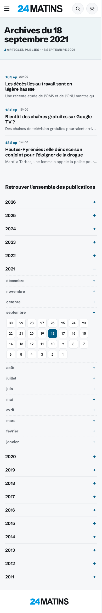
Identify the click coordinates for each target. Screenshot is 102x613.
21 (21, 341)
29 (21, 330)
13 (21, 351)
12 (31, 351)
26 (52, 330)
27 (42, 330)
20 (31, 341)
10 (52, 351)
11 (42, 351)
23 (84, 330)
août (10, 375)
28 (31, 330)
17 (63, 341)
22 (11, 341)
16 (73, 341)
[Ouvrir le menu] (8, 8)
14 (11, 351)
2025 (10, 223)
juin (9, 396)
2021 (10, 276)
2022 (10, 263)
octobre (13, 309)
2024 (10, 236)
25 (63, 330)
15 (84, 341)
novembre (15, 298)
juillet (11, 385)
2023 (10, 249)
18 (52, 341)
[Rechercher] (78, 8)
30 (11, 330)
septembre (16, 320)
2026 (10, 209)
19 (42, 341)
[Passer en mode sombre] (92, 8)
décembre (15, 288)
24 (73, 330)
